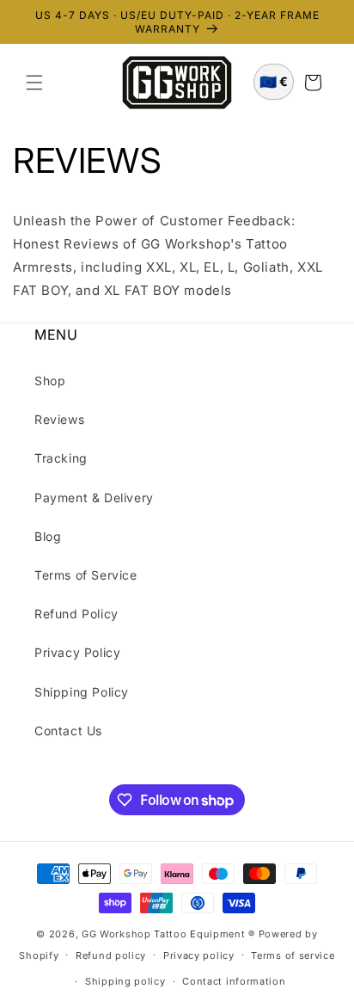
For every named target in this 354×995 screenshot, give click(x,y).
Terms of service (292, 955)
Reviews (59, 419)
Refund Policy (76, 613)
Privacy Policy (77, 652)
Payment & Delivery (94, 497)
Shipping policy (125, 981)
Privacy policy (199, 955)
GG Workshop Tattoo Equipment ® (168, 934)
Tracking (61, 458)
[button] (34, 82)
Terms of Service (85, 575)
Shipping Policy (81, 692)
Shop (49, 380)
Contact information (233, 981)
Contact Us (68, 730)
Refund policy (111, 955)
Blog (47, 536)
